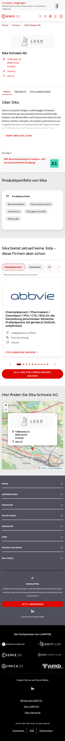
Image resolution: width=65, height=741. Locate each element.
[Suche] (40, 16)
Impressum (18, 730)
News (5, 484)
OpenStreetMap (55, 468)
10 (47, 364)
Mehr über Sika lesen (19, 135)
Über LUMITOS (31, 706)
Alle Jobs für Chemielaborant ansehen (32, 374)
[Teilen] (45, 16)
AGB (32, 730)
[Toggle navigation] (61, 17)
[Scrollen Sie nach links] (54, 267)
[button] (32, 448)
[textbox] (32, 274)
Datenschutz (46, 730)
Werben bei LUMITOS (31, 700)
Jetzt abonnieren (32, 604)
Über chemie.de (33, 712)
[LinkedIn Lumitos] (32, 688)
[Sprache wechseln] (50, 16)
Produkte (20, 91)
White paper (9, 515)
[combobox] (32, 274)
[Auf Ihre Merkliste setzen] (55, 16)
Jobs (4, 537)
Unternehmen (10, 494)
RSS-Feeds (7, 558)
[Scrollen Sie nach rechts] (58, 267)
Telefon (11, 71)
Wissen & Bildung (12, 547)
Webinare (7, 526)
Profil (7, 91)
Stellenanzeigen (40, 91)
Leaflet (43, 468)
